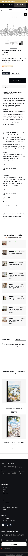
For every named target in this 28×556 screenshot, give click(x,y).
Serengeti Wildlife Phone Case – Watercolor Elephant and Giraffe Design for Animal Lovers (14, 372)
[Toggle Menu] (2, 9)
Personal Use (6, 73)
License (4, 70)
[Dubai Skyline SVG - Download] (14, 26)
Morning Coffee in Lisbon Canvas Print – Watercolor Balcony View (14, 443)
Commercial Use (15, 73)
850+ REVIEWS (13, 48)
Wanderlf (14, 9)
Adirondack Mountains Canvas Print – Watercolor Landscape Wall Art (14, 407)
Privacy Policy (12, 555)
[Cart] (26, 10)
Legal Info (8, 555)
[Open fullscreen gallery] (26, 38)
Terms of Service (19, 555)
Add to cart (17, 80)
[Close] (26, 1)
